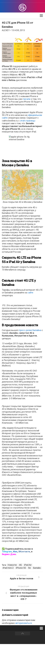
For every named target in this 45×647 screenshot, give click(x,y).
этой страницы (27, 120)
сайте (30, 292)
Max (15, 551)
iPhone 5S (21, 568)
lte (29, 568)
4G (20, 565)
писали (26, 99)
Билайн (37, 568)
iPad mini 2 (8, 568)
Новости (12, 565)
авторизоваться (23, 623)
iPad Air (28, 565)
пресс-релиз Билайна (30, 330)
